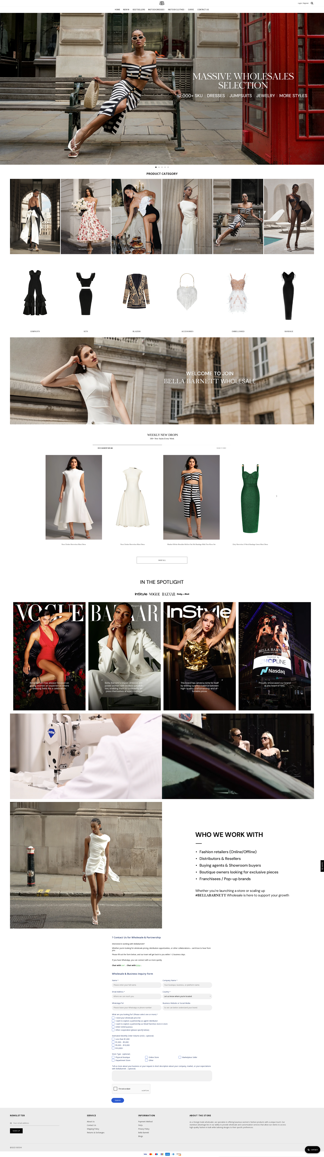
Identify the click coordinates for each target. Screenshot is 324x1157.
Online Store (154, 1057)
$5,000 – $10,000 (122, 1045)
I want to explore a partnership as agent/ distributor (136, 1021)
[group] (73, 502)
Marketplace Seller (189, 1057)
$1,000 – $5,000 (122, 1042)
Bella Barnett (143, 1132)
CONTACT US (203, 10)
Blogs (140, 1136)
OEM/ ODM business (124, 1027)
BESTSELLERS (139, 10)
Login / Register (303, 3)
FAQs (140, 1125)
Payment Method (145, 1121)
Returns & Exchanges (95, 1132)
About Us (91, 1121)
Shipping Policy (93, 1129)
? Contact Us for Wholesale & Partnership (136, 937)
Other (151, 1060)
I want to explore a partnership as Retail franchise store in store (141, 1024)
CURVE (191, 10)
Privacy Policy (143, 1129)
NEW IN (126, 10)
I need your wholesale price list (128, 1018)
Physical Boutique (122, 1057)
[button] (276, 496)
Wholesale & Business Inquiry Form (132, 973)
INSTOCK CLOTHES (176, 10)
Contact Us (91, 1125)
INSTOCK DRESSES (156, 10)
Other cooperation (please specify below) (132, 1030)
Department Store (122, 1060)
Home (117, 10)
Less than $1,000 (122, 1039)
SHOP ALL (162, 560)
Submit (118, 1100)
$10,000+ (119, 1048)
